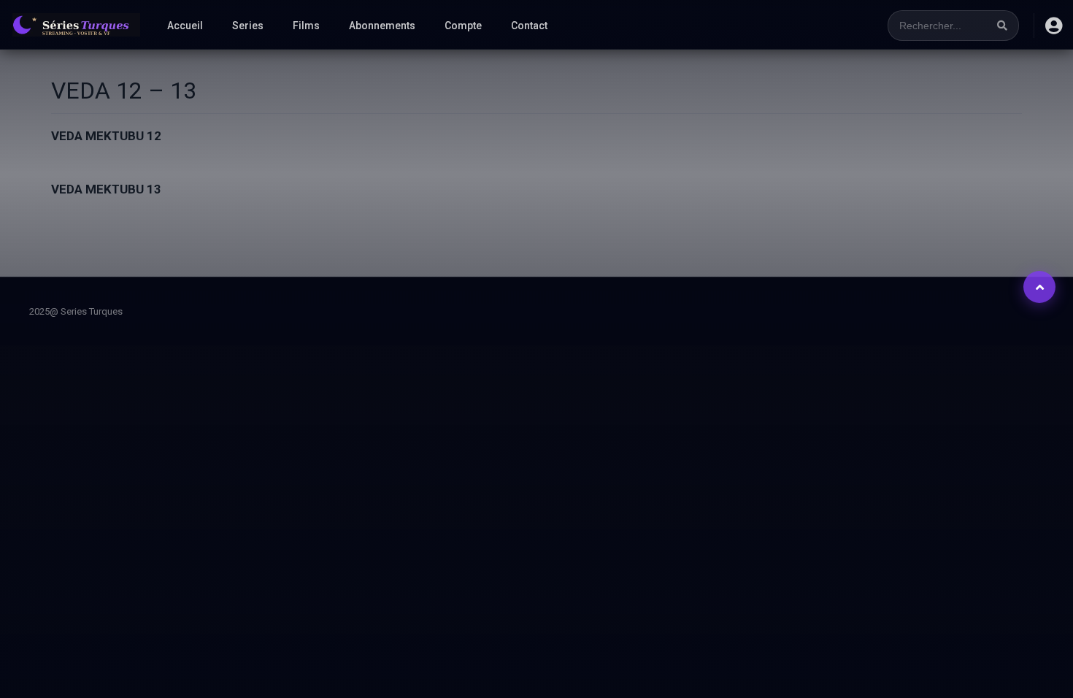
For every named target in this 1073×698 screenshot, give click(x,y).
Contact (529, 25)
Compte (463, 25)
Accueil (185, 25)
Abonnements (382, 25)
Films (306, 25)
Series (248, 25)
